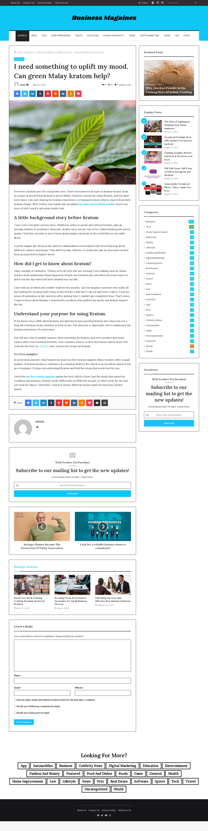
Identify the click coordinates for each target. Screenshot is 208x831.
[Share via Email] (97, 403)
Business (22, 35)
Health (79, 35)
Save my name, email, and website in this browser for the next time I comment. (56, 700)
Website (79, 687)
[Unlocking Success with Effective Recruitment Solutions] (113, 585)
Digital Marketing (149, 35)
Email (17, 687)
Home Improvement (61, 35)
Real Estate (152, 268)
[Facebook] (17, 93)
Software (151, 299)
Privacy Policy (45, 2)
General (150, 273)
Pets (148, 309)
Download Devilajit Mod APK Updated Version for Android (178, 140)
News (34, 35)
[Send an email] (27, 85)
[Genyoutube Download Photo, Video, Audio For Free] (153, 188)
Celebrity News (154, 320)
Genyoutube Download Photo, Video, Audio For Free (177, 187)
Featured (151, 341)
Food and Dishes (154, 335)
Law (177, 35)
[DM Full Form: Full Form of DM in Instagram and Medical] (153, 173)
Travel (132, 35)
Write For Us (61, 2)
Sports (149, 315)
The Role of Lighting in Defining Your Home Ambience (177, 125)
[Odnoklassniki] (70, 93)
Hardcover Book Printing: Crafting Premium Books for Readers (29, 601)
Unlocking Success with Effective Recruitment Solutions (113, 599)
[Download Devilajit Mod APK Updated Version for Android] (153, 142)
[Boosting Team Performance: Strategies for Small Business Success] (72, 585)
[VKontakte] (63, 93)
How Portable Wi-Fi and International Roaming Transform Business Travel (165, 88)
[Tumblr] (40, 93)
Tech (44, 35)
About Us (15, 2)
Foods (187, 35)
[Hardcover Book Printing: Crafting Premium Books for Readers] (32, 585)
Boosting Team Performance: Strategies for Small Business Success (71, 601)
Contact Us (28, 2)
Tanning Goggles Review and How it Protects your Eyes (178, 156)
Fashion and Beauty (113, 35)
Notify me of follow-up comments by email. (38, 706)
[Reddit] (55, 93)
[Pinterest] (48, 93)
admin (23, 85)
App (148, 304)
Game (149, 330)
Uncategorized (154, 263)
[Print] (104, 403)
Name (17, 675)
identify (44, 346)
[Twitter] (25, 93)
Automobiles (153, 325)
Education (92, 35)
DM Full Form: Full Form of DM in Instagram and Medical (178, 172)
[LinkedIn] (32, 93)
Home (19, 52)
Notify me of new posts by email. (33, 712)
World (149, 346)
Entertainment (153, 294)
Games (167, 35)
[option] (169, 78)
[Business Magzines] (104, 18)
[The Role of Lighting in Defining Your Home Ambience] (153, 126)
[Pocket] (78, 93)
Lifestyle (150, 247)
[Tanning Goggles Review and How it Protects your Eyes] (153, 157)
